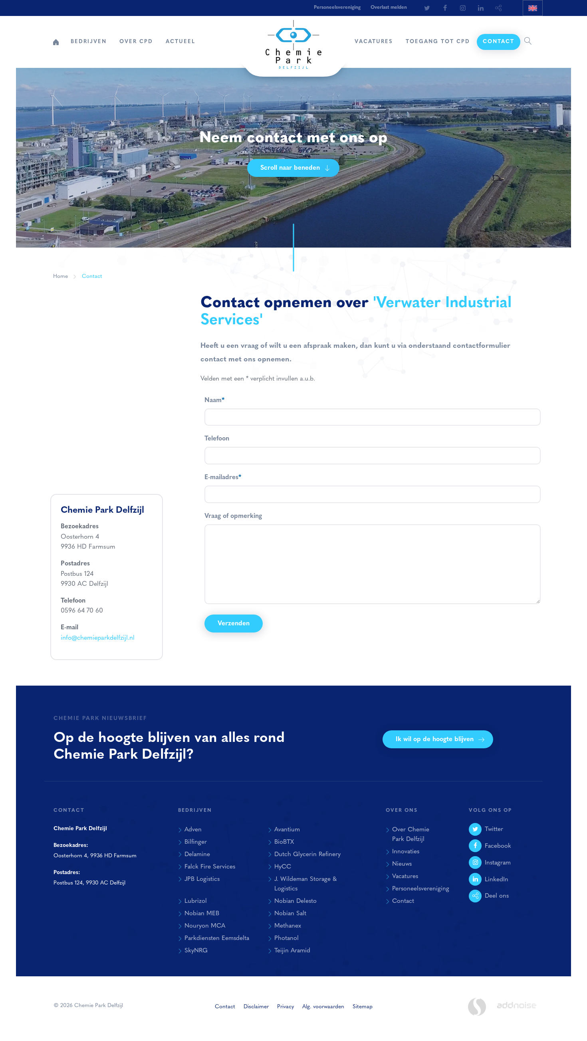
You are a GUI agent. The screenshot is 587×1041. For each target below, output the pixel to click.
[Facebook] (445, 8)
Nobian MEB (201, 913)
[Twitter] (427, 8)
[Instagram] (463, 8)
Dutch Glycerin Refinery (307, 854)
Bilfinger (195, 842)
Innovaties (405, 852)
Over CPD (136, 41)
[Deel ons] (499, 8)
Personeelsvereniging (337, 7)
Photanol (286, 938)
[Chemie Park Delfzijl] (293, 40)
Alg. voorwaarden (323, 1006)
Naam (214, 400)
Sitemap (363, 1006)
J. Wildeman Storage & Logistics (305, 884)
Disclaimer (256, 1006)
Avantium (287, 830)
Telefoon (216, 439)
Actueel (180, 41)
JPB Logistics (202, 879)
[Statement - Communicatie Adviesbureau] (477, 1007)
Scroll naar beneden (290, 168)
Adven (193, 830)
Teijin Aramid (292, 951)
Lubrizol (195, 901)
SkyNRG (196, 951)
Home (56, 42)
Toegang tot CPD (438, 41)
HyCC (282, 867)
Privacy (285, 1006)
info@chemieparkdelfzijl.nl (98, 638)
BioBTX (284, 842)
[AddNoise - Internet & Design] (517, 1012)
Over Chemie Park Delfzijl (410, 835)
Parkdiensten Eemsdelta (216, 938)
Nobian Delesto (295, 901)
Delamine (197, 854)
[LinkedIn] (481, 8)
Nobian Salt (290, 913)
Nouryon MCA (204, 926)
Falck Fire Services (209, 867)
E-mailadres (222, 477)
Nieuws (402, 864)
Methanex (287, 926)
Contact (498, 41)
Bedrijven (89, 41)
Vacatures (374, 41)
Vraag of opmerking (233, 516)
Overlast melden (389, 7)
